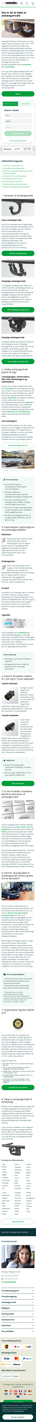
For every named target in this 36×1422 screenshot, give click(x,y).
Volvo (29, 1212)
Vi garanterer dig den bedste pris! (15, 184)
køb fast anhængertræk (18, 253)
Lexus (5, 1193)
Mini (4, 1206)
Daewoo (18, 1167)
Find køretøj (19, 133)
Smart (29, 1195)
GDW (3, 832)
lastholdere (26, 64)
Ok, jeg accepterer (17, 1417)
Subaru (29, 1201)
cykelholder (12, 398)
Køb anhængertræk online (12, 181)
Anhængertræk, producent (12, 179)
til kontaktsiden (10, 1282)
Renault (18, 1201)
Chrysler (6, 1183)
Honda (17, 1186)
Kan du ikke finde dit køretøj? (18, 140)
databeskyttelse (19, 1411)
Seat (16, 1214)
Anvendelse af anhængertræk (13, 168)
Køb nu (18, 94)
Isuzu (28, 1167)
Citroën (5, 1186)
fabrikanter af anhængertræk (18, 412)
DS (4, 1188)
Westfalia (5, 829)
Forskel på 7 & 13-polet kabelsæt (14, 176)
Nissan (5, 1211)
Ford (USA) (16, 1182)
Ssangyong (30, 1198)
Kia (28, 1178)
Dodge (17, 1172)
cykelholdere (10, 67)
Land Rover (28, 1187)
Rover (17, 1208)
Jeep (28, 1175)
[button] (27, 3)
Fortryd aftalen (18, 1402)
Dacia (17, 1164)
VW (28, 1209)
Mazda (5, 1198)
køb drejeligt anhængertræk (18, 361)
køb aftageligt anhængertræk (18, 310)
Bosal (19, 827)
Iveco (28, 1170)
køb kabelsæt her (18, 783)
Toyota (29, 1206)
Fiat (16, 1175)
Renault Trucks (17, 1204)
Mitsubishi (6, 1208)
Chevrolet (6, 1180)
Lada (28, 1181)
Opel (4, 1214)
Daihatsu (18, 1170)
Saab (17, 1211)
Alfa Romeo (4, 1165)
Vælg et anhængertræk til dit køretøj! (16, 187)
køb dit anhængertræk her (18, 445)
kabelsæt (28, 402)
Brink (24, 827)
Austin (5, 1172)
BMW (4, 1175)
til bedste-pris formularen (18, 1087)
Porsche (18, 1198)
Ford (16, 1178)
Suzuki (29, 1203)
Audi (4, 1169)
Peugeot (18, 1193)
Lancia (29, 1183)
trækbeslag (22, 633)
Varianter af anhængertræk (13, 166)
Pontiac (18, 1195)
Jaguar (29, 1172)
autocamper (9, 388)
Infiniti (29, 1164)
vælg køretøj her (18, 1222)
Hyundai (18, 1188)
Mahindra (6, 1195)
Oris (28, 827)
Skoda (29, 1193)
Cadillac (5, 1178)
